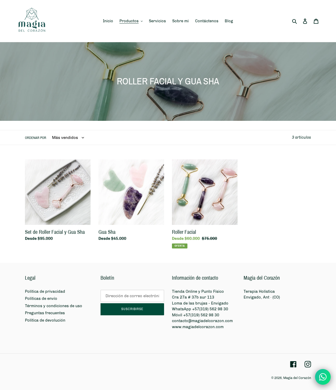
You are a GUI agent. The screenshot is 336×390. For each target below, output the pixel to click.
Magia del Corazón (297, 378)
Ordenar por (35, 138)
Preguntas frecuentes (45, 313)
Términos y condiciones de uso (53, 306)
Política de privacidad (45, 291)
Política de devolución (45, 320)
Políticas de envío (41, 298)
